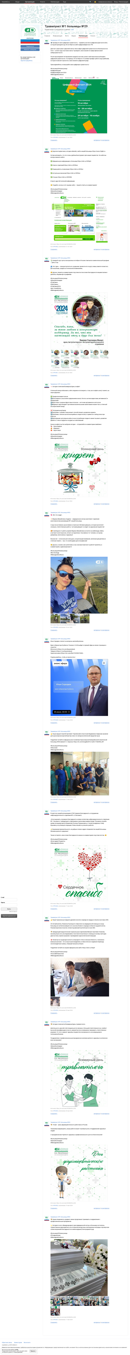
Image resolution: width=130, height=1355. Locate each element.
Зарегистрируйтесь (27, 60)
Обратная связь (7, 1341)
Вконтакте (27, 1341)
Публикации (55, 2)
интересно (97, 140)
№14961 (55, 372)
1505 (72, 29)
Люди (17, 2)
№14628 (55, 720)
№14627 (55, 799)
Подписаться (30, 46)
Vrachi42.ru (6, 2)
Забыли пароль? (13, 911)
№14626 (55, 906)
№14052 (55, 1205)
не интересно (105, 140)
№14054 (55, 1010)
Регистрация (123, 2)
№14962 (55, 246)
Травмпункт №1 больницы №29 (60, 40)
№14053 (55, 1111)
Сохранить (54, 140)
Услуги (42, 2)
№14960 (55, 501)
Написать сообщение (30, 49)
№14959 (55, 627)
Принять (33, 1351)
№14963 (55, 137)
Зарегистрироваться (9, 916)
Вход (116, 2)
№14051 (55, 1319)
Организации (29, 2)
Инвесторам (18, 1341)
